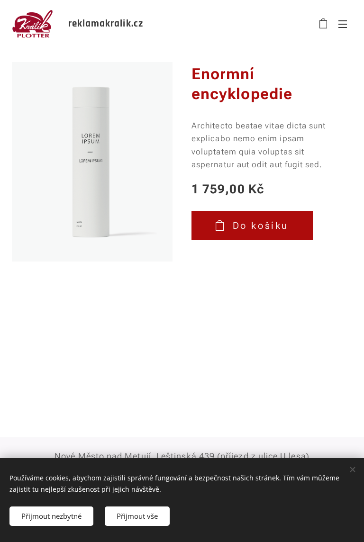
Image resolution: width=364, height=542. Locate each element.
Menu (342, 23)
